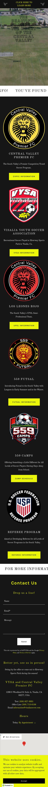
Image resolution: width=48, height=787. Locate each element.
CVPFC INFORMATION (24, 176)
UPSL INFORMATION (24, 325)
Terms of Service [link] (25, 653)
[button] (6, 27)
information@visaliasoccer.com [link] (26, 708)
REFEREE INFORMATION (24, 555)
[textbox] (24, 601)
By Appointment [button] (26, 723)
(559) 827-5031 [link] (26, 702)
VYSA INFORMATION (24, 253)
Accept (24, 781)
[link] (24, 41)
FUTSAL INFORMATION (24, 402)
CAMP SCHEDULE (24, 478)
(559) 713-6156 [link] (29, 705)
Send (24, 642)
